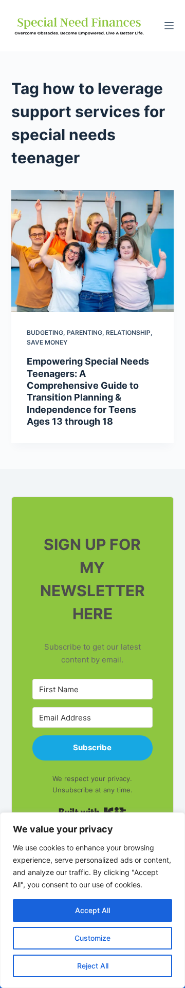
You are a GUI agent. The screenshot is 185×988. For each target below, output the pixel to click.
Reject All (92, 965)
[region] (92, 900)
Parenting (84, 332)
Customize (92, 938)
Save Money (47, 342)
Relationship (128, 332)
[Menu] (169, 25)
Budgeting (45, 332)
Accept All (92, 910)
